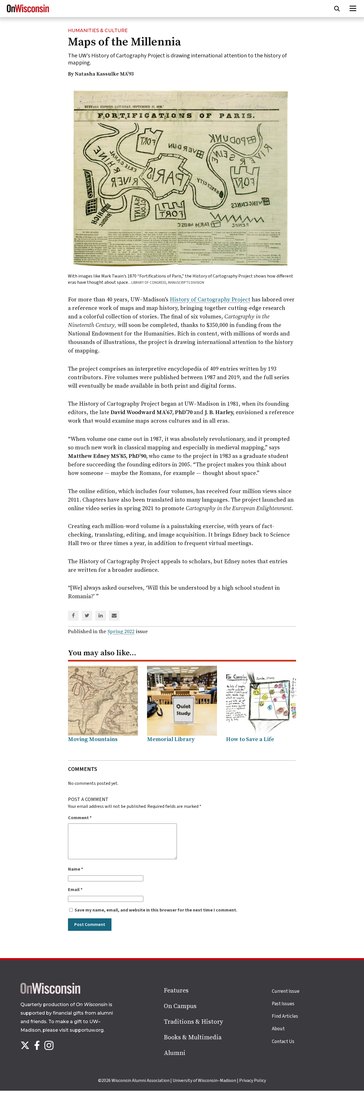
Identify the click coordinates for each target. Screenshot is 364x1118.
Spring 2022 (121, 631)
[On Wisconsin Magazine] (28, 12)
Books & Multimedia (193, 1037)
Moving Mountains (92, 739)
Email (75, 890)
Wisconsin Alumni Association (140, 1080)
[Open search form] (337, 8)
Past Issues (283, 1003)
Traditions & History (193, 1022)
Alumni (174, 1053)
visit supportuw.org (81, 1030)
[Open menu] (353, 8)
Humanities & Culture (98, 30)
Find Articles (285, 1016)
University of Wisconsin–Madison (204, 1080)
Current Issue (285, 991)
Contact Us (283, 1041)
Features (176, 990)
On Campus (180, 1006)
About (278, 1028)
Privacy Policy (252, 1080)
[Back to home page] (50, 992)
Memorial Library (171, 739)
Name (75, 869)
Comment (80, 818)
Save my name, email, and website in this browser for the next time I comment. (156, 910)
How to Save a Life (250, 739)
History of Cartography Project (210, 299)
